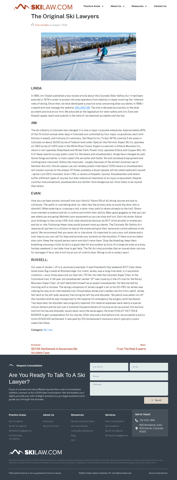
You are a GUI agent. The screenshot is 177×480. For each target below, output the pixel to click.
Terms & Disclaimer (158, 473)
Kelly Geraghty (42, 25)
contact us (24, 392)
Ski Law (48, 329)
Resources (137, 6)
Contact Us (160, 6)
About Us (116, 6)
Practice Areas (92, 6)
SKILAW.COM (82, 107)
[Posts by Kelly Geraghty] (33, 25)
